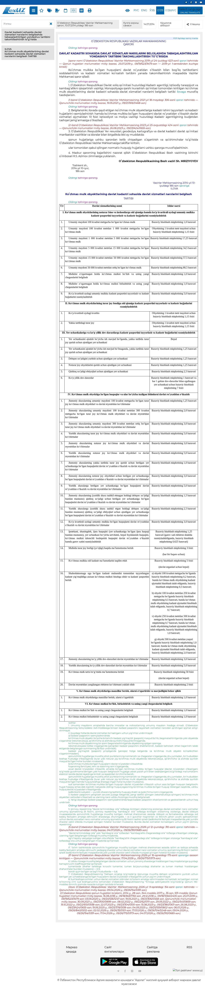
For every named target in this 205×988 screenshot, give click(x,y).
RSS (189, 947)
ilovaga (182, 91)
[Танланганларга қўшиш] (41, 10)
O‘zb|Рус (170, 10)
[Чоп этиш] (90, 10)
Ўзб (152, 10)
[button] (27, 36)
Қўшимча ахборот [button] (165, 24)
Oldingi (72, 47)
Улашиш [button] (195, 24)
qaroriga (184, 185)
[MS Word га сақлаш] (82, 10)
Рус (136, 10)
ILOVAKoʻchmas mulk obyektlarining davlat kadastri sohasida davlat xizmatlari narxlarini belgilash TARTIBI (27, 53)
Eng (144, 10)
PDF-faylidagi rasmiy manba (185, 38)
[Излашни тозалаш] (51, 24)
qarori (183, 60)
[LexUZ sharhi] (57, 10)
